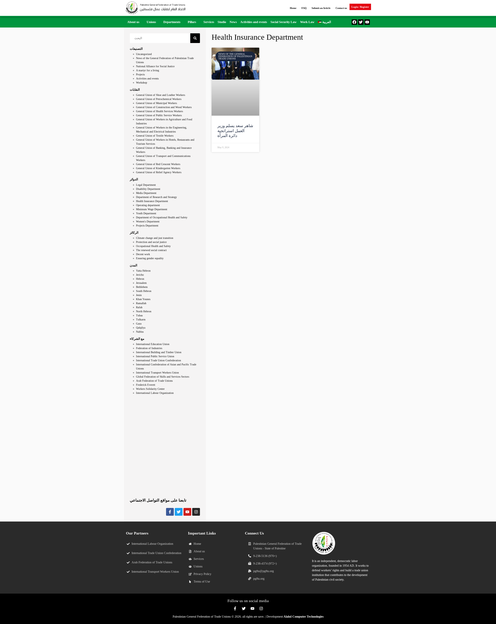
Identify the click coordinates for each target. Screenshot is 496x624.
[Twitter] (360, 22)
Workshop (141, 82)
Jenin (139, 295)
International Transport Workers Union (157, 372)
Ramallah (141, 303)
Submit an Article (321, 8)
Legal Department (146, 184)
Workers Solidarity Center (150, 388)
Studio (222, 22)
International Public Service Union (155, 356)
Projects (140, 74)
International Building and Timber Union (158, 352)
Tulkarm (141, 319)
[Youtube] (367, 22)
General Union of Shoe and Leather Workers (160, 95)
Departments (171, 22)
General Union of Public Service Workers (159, 115)
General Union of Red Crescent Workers (158, 164)
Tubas (139, 315)
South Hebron (143, 291)
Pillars (192, 22)
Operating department (148, 205)
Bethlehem (142, 287)
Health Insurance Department (152, 201)
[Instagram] (196, 512)
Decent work (143, 254)
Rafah (139, 307)
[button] (135, 22)
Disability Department (148, 189)
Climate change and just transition (154, 238)
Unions (151, 22)
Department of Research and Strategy (156, 197)
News (233, 22)
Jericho (140, 274)
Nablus (140, 331)
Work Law (307, 22)
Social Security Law (283, 22)
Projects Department (147, 225)
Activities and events (253, 22)
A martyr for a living (147, 70)
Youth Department (146, 213)
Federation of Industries (149, 348)
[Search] (195, 38)
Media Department (146, 193)
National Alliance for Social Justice (155, 66)
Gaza (138, 323)
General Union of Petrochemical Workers (158, 99)
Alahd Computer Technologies (303, 616)
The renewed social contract (151, 250)
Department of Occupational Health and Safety (161, 217)
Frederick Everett (145, 384)
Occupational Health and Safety (153, 246)
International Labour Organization (155, 393)
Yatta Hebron (143, 270)
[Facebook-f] (170, 512)
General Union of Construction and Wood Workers (164, 107)
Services (208, 22)
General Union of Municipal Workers (156, 103)
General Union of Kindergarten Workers (158, 168)
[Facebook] (354, 22)
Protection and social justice (151, 242)
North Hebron (143, 311)
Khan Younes (143, 299)
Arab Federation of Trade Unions (154, 380)
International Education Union (152, 344)
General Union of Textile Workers (154, 135)
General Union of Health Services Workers (159, 111)
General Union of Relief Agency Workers (158, 172)
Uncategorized (144, 54)
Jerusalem (141, 282)
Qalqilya (140, 327)
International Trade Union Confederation (158, 360)
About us (133, 22)
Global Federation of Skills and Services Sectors (162, 376)
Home (293, 8)
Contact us (341, 8)
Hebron (140, 278)
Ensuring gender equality (150, 258)
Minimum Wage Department (151, 209)
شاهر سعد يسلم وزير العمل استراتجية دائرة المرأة (235, 130)
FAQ (304, 8)
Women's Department (147, 221)
